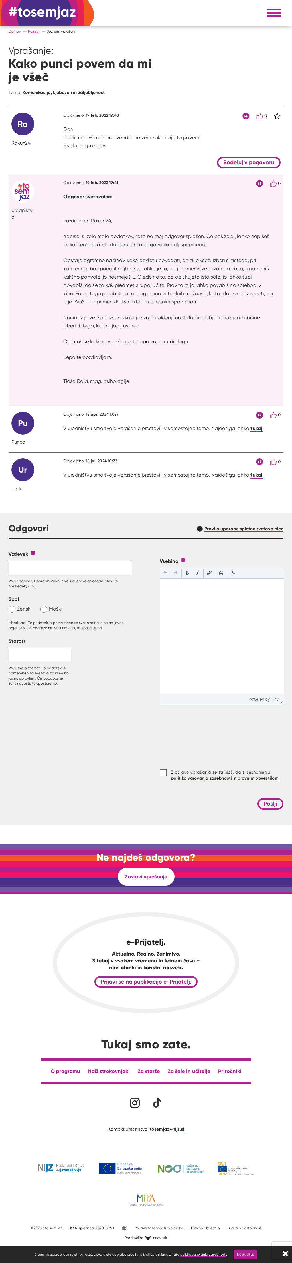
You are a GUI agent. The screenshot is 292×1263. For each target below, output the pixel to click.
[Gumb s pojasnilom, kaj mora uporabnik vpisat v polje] (33, 552)
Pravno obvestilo (205, 1228)
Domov (15, 31)
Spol (14, 599)
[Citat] (246, 116)
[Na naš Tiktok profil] (157, 1103)
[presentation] (165, 573)
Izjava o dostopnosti (245, 1228)
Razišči (34, 31)
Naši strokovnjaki (109, 1071)
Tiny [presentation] (275, 699)
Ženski (24, 609)
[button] (165, 573)
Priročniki (230, 1071)
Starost (17, 641)
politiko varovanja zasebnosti (203, 1254)
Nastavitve (245, 1254)
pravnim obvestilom (258, 778)
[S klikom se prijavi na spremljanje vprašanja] (277, 116)
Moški (55, 609)
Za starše (149, 1071)
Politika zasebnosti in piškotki (159, 1228)
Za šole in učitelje (189, 1071)
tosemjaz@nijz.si (167, 1129)
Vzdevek (18, 554)
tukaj (256, 428)
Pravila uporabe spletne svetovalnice (243, 528)
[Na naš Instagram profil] (135, 1103)
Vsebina (169, 561)
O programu (65, 1071)
